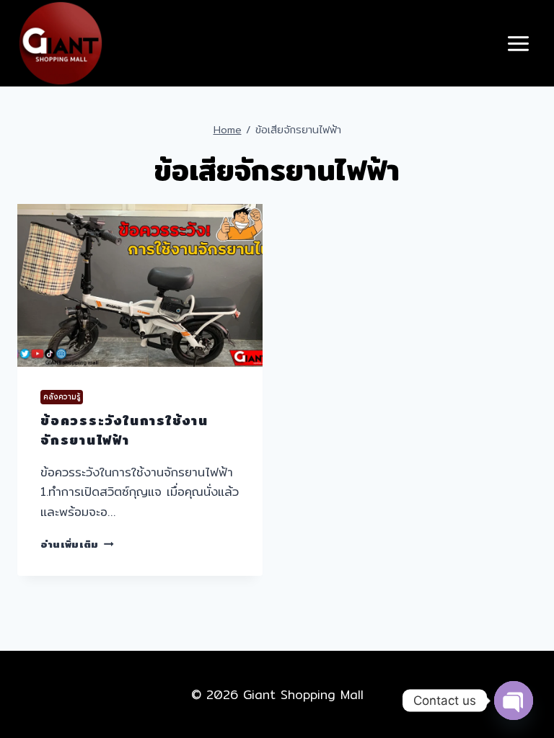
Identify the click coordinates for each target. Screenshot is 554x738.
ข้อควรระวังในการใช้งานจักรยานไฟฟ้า (124, 430)
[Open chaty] (513, 700)
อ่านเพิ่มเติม (77, 544)
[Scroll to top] (512, 673)
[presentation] (140, 286)
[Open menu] (518, 43)
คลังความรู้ (61, 396)
